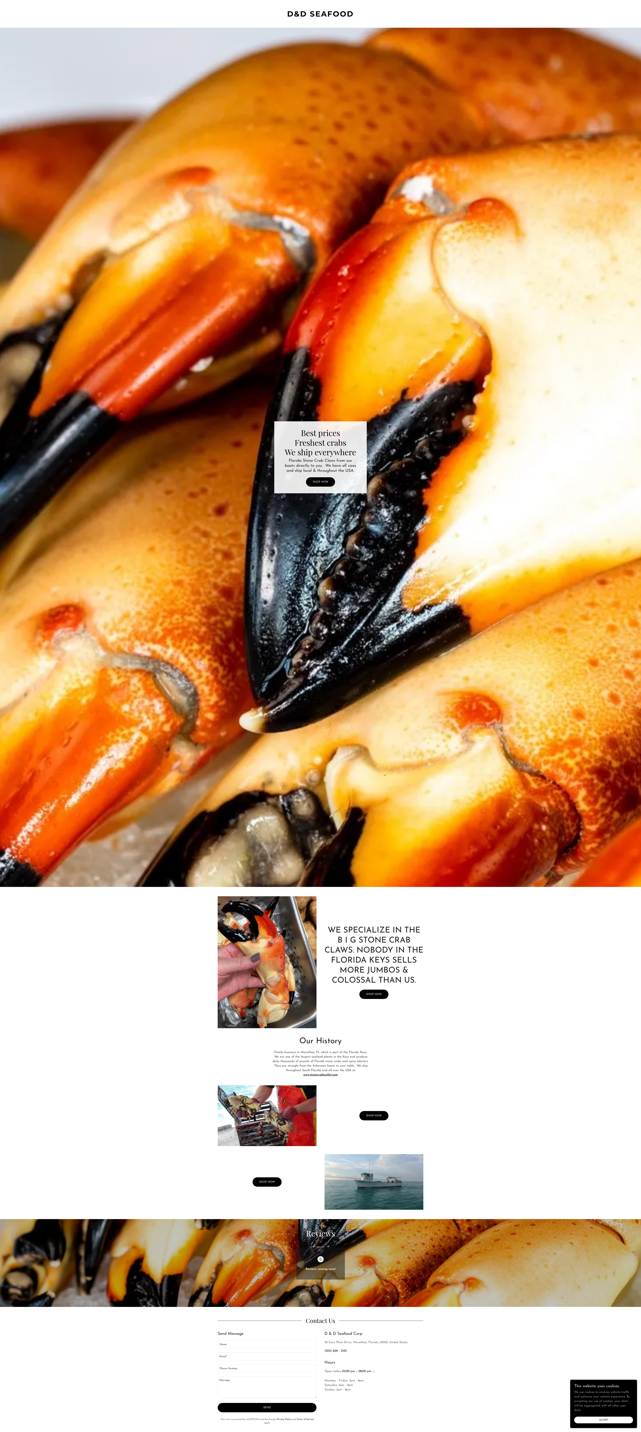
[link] (320, 15)
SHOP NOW (374, 994)
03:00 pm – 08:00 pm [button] (356, 1371)
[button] (373, 1372)
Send (267, 1407)
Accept (603, 1420)
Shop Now (320, 482)
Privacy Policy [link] (284, 1419)
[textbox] (267, 1344)
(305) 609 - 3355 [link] (336, 1351)
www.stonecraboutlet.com (320, 1074)
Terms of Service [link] (305, 1419)
